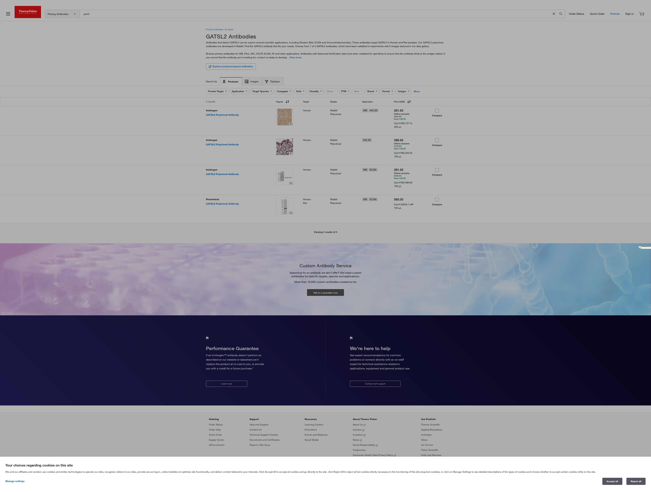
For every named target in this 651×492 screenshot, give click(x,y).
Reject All (636, 481)
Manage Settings (15, 481)
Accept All (612, 481)
